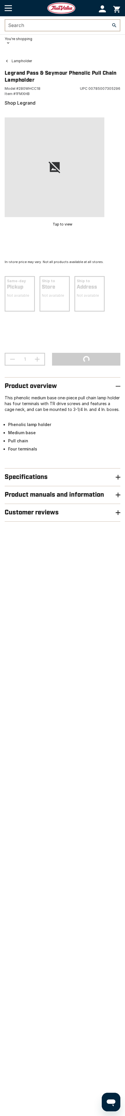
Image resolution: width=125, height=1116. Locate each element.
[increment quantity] (37, 359)
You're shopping (18, 39)
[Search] (114, 25)
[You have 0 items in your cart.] (116, 8)
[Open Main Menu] (8, 8)
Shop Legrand (20, 103)
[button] (102, 8)
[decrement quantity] (12, 359)
